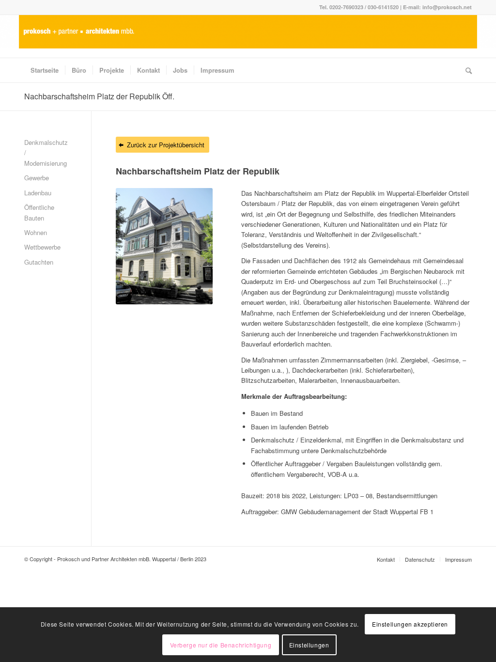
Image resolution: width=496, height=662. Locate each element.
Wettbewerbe (42, 247)
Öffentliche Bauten (39, 212)
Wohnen (35, 232)
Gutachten (38, 262)
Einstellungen (309, 645)
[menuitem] (44, 70)
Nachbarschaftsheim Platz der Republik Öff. (99, 96)
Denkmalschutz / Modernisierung (45, 153)
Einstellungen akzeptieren (410, 624)
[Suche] (465, 70)
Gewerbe (36, 177)
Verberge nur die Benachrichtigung (221, 645)
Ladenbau (37, 192)
